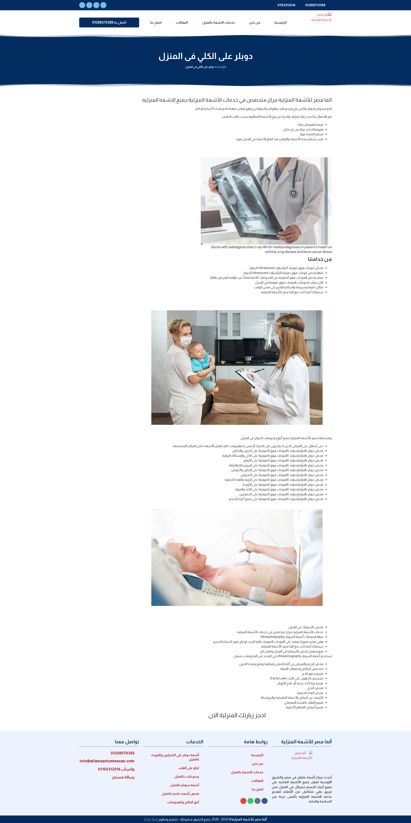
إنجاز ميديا (151, 819)
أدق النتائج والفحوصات (183, 802)
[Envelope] (96, 5)
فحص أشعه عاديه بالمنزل (180, 793)
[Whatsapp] (89, 5)
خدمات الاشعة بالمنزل (218, 22)
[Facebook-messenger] (103, 5)
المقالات (182, 22)
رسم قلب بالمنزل (186, 776)
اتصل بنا (156, 22)
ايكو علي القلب (188, 768)
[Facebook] (82, 5)
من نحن (254, 22)
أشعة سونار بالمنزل (184, 785)
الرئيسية (280, 22)
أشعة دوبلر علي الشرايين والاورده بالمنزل (175, 757)
